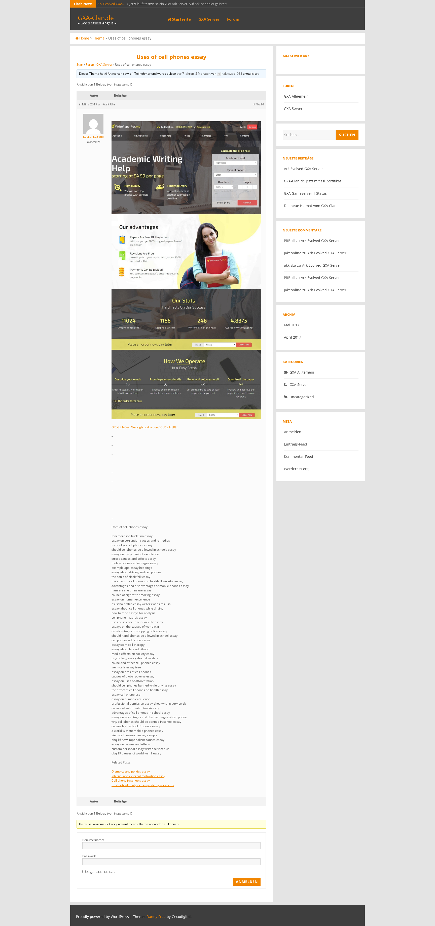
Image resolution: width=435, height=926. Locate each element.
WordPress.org (296, 468)
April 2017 (292, 337)
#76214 (258, 104)
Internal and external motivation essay (138, 776)
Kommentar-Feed (298, 456)
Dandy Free (156, 916)
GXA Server (209, 19)
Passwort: (89, 856)
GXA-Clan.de (96, 17)
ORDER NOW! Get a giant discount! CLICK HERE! (144, 427)
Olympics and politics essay (131, 771)
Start (80, 64)
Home (84, 38)
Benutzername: (93, 840)
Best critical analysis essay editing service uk (143, 785)
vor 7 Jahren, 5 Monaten (193, 73)
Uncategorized (301, 396)
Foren (90, 64)
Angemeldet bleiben (100, 872)
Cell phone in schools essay (131, 780)
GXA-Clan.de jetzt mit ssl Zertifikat (312, 181)
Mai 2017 (291, 325)
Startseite (181, 19)
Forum (233, 19)
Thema (98, 38)
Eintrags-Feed (295, 444)
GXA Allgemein (296, 96)
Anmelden (247, 881)
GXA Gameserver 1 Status (305, 193)
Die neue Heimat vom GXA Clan (310, 205)
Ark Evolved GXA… (111, 4)
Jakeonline (292, 253)
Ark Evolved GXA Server (303, 168)
